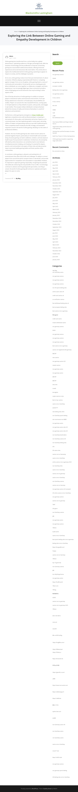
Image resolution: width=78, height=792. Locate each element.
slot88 (54, 718)
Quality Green (47, 788)
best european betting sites (59, 307)
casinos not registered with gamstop (61, 349)
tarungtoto (55, 392)
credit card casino (57, 319)
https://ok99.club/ (57, 757)
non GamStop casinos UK (59, 439)
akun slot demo (56, 615)
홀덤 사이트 (55, 705)
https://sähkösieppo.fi (58, 692)
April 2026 (55, 171)
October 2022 (56, 253)
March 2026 (56, 174)
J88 (53, 570)
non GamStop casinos (58, 481)
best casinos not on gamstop (59, 311)
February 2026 (56, 177)
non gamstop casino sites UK (60, 427)
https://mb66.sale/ (37, 115)
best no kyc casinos (57, 400)
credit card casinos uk (58, 295)
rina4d (54, 388)
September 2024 (57, 227)
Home (16, 31)
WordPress (35, 788)
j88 (53, 516)
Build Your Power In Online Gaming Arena (64, 136)
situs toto (54, 384)
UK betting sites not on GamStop (61, 777)
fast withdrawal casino (58, 117)
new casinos (55, 357)
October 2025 (56, 189)
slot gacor (55, 508)
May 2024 (55, 239)
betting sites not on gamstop (59, 90)
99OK (53, 330)
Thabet (54, 551)
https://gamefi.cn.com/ (59, 672)
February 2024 (56, 248)
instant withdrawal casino (59, 322)
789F (53, 504)
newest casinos (56, 365)
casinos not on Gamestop (59, 454)
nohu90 (54, 629)
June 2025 (55, 200)
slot (53, 446)
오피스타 (54, 622)
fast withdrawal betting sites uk (60, 303)
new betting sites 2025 (58, 411)
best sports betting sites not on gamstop (63, 539)
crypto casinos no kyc (58, 396)
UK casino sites (56, 450)
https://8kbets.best (58, 649)
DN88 (54, 110)
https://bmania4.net (57, 658)
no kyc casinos (56, 97)
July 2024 (55, 233)
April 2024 (55, 242)
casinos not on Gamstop (58, 485)
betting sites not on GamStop (60, 543)
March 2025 (56, 209)
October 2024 (56, 224)
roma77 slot (55, 751)
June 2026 (55, 165)
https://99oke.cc (57, 652)
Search (55, 54)
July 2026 (55, 162)
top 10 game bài (56, 562)
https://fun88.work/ (57, 582)
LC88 (54, 115)
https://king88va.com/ (58, 642)
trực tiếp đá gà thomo (58, 574)
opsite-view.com (56, 711)
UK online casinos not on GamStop (61, 493)
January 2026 (56, 180)
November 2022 (57, 250)
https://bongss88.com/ (58, 547)
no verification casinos (58, 299)
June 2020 (55, 256)
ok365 (54, 597)
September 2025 (57, 191)
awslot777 (55, 407)
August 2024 (56, 230)
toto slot (54, 105)
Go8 (54, 113)
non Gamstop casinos (58, 566)
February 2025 (56, 212)
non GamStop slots (57, 466)
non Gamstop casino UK (58, 724)
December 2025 (57, 183)
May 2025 (55, 203)
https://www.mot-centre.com (60, 685)
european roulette (57, 86)
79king (54, 590)
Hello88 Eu (55, 593)
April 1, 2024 (12, 58)
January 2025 (56, 215)
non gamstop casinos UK (58, 361)
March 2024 (56, 245)
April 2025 (55, 206)
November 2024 (57, 221)
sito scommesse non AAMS (59, 419)
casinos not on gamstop (58, 473)
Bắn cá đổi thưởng (57, 635)
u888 (53, 678)
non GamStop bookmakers (59, 435)
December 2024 (57, 218)
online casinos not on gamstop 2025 (62, 462)
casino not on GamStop (58, 404)
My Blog (18, 178)
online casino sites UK (58, 291)
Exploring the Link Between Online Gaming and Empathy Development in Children (41, 31)
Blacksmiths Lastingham (39, 12)
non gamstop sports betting (59, 770)
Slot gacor (55, 315)
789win (54, 528)
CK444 (54, 78)
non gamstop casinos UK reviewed (61, 489)
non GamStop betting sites (59, 442)
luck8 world (55, 531)
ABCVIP (54, 353)
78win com (55, 586)
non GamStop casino (57, 272)
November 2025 (57, 186)
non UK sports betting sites (59, 287)
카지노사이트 (55, 665)
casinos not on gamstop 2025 (60, 605)
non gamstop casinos (58, 74)
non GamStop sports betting (59, 415)
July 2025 (55, 197)
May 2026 (55, 168)
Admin (11, 56)
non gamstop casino (57, 369)
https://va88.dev (56, 698)
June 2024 (55, 236)
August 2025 (56, 194)
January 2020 (56, 259)
